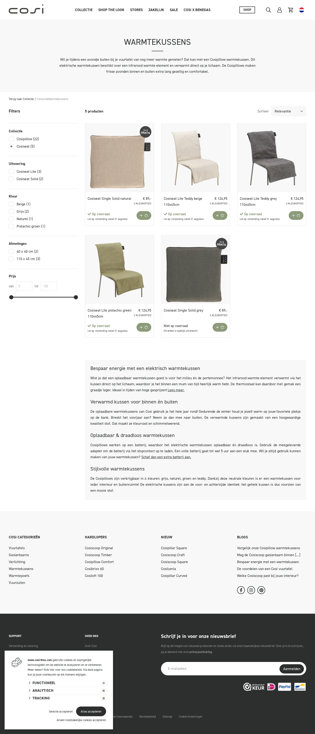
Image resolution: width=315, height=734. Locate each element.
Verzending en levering (23, 646)
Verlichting (17, 561)
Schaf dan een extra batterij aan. (166, 457)
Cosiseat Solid (30, 178)
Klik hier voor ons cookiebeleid (63, 670)
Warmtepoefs (19, 575)
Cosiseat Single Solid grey (183, 310)
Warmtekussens (21, 568)
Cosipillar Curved (174, 575)
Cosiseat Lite (29, 171)
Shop (247, 10)
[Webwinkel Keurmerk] (253, 687)
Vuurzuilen (17, 582)
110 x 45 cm (28, 258)
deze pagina (95, 670)
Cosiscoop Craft (173, 554)
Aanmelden (291, 668)
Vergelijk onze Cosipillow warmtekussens (268, 548)
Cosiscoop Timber (98, 554)
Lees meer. (176, 390)
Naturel (25, 218)
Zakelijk (156, 9)
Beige (23, 204)
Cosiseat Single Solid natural (109, 198)
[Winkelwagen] (290, 10)
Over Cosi (91, 646)
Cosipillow (28, 138)
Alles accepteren (91, 711)
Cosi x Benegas (197, 9)
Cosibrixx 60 (94, 568)
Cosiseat (26, 146)
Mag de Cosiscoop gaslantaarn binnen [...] (268, 554)
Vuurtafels (17, 548)
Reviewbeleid (147, 717)
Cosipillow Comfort (99, 561)
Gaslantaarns (19, 554)
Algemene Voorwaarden (118, 717)
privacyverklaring (201, 652)
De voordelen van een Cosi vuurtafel (264, 568)
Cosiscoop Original (99, 548)
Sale (174, 9)
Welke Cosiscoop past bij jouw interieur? (268, 575)
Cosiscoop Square (174, 561)
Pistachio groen (31, 226)
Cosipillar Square (174, 548)
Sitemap (167, 717)
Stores (136, 9)
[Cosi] (27, 9)
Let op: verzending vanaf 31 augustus (108, 219)
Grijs (23, 211)
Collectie (83, 9)
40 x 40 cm (27, 251)
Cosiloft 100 (94, 575)
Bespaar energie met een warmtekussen (268, 561)
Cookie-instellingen (190, 717)
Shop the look (111, 9)
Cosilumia (168, 568)
